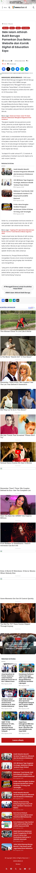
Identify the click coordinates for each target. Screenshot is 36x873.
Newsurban (8, 61)
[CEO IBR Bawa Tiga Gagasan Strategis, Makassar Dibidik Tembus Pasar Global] (7, 182)
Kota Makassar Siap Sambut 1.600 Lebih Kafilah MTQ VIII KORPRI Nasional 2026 (23, 824)
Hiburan (10, 24)
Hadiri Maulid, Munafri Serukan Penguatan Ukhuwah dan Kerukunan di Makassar (24, 171)
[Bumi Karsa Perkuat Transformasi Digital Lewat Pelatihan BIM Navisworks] (6, 815)
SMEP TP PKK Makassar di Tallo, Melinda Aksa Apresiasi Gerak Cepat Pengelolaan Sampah (8, 726)
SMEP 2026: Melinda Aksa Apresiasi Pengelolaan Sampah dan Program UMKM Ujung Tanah (26, 702)
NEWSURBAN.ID (16, 77)
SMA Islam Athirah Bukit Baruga (18, 293)
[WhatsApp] (10, 300)
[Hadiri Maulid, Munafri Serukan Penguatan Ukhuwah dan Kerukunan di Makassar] (7, 171)
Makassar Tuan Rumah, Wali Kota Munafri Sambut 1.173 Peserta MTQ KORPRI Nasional (23, 774)
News (18, 28)
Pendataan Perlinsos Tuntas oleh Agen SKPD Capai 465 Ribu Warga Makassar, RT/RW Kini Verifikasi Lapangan (26, 678)
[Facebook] (3, 300)
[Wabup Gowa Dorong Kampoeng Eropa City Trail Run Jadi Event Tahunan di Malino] (6, 804)
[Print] (17, 300)
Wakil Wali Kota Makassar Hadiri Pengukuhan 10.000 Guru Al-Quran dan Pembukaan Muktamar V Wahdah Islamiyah (18, 646)
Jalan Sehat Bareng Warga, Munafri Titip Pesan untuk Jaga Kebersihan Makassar (23, 846)
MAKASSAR (6, 77)
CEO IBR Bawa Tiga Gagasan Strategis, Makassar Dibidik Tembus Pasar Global (23, 182)
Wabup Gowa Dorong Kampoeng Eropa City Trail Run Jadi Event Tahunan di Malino (22, 805)
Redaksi (18, 864)
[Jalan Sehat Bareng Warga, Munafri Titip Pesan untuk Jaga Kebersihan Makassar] (6, 847)
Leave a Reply (18, 740)
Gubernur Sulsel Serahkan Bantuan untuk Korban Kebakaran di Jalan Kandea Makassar (8, 702)
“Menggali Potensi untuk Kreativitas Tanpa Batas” (18, 287)
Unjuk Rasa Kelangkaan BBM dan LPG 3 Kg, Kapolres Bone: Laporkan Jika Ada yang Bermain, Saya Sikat (26, 726)
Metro (12, 28)
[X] (6, 300)
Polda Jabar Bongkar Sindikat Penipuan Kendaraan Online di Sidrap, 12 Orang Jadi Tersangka (23, 784)
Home (5, 24)
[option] (18, 643)
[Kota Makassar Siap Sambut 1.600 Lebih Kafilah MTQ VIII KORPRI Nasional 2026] (6, 824)
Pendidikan (25, 28)
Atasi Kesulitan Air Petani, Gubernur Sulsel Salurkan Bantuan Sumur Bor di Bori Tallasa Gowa (9, 677)
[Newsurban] (19, 7)
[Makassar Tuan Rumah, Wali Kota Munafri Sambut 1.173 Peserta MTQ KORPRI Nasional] (7, 193)
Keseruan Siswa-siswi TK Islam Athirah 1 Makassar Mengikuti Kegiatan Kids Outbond (16, 117)
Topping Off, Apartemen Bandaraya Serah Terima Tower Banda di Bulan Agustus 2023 (18, 231)
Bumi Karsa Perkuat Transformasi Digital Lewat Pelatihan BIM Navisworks (23, 815)
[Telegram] (14, 300)
